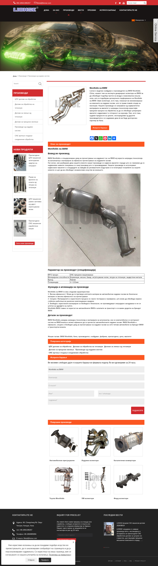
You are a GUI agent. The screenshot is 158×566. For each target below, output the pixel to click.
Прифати (45, 560)
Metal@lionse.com (44, 3)
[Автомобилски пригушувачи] (64, 442)
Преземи (92, 10)
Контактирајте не (128, 10)
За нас (56, 10)
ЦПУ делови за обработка (25, 99)
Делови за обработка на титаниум (24, 106)
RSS (125, 561)
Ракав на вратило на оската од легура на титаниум (33, 182)
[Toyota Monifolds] (64, 480)
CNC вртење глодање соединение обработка (24, 137)
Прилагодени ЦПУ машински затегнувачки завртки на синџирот (35, 160)
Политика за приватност (60, 555)
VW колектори (88, 498)
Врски (110, 561)
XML (130, 561)
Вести (81, 10)
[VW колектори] (96, 480)
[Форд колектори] (128, 480)
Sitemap (118, 561)
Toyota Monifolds (56, 498)
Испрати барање (108, 10)
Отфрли (31, 560)
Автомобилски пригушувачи (62, 460)
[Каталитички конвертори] (128, 442)
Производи (68, 10)
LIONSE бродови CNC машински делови (131, 523)
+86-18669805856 (30, 534)
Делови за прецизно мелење (26, 122)
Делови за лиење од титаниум (23, 115)
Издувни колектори (90, 460)
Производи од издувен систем (38, 76)
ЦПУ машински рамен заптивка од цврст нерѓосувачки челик (35, 204)
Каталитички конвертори (125, 460)
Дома (46, 10)
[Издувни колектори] (96, 442)
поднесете (137, 410)
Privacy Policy (140, 561)
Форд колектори (121, 498)
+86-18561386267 (26, 530)
